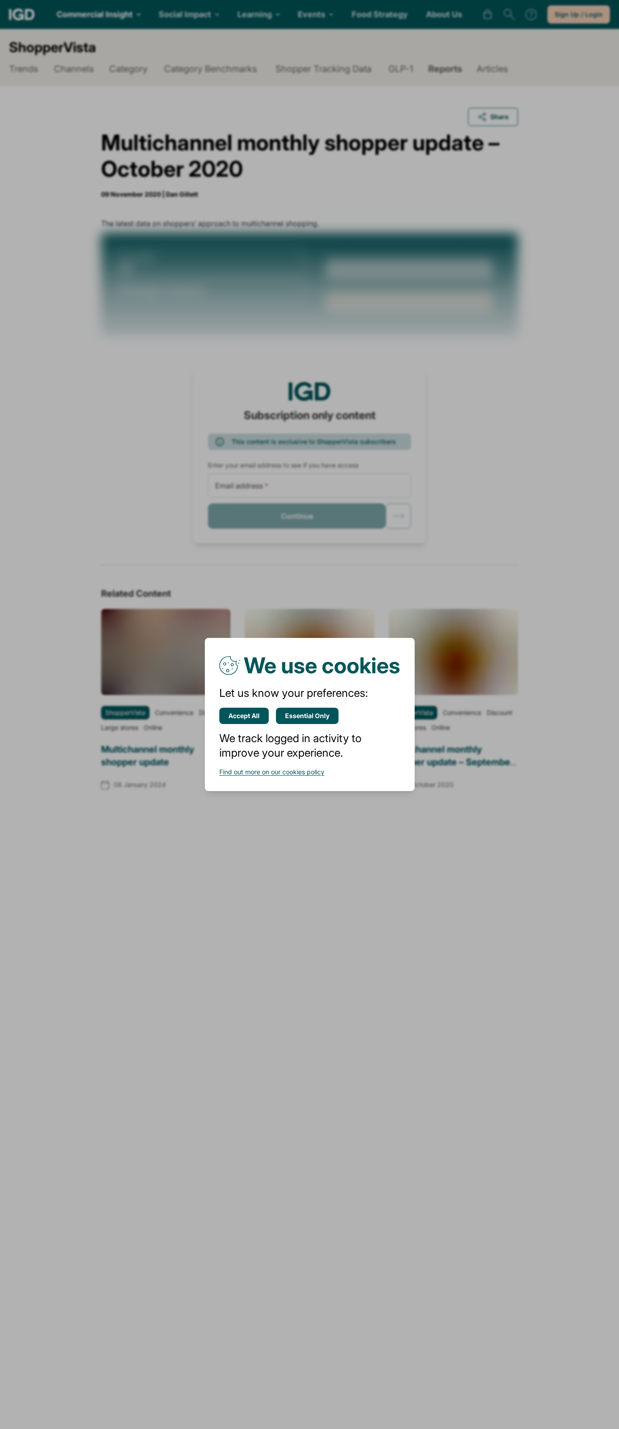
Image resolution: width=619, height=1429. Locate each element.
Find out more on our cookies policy (271, 772)
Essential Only (307, 715)
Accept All (244, 715)
